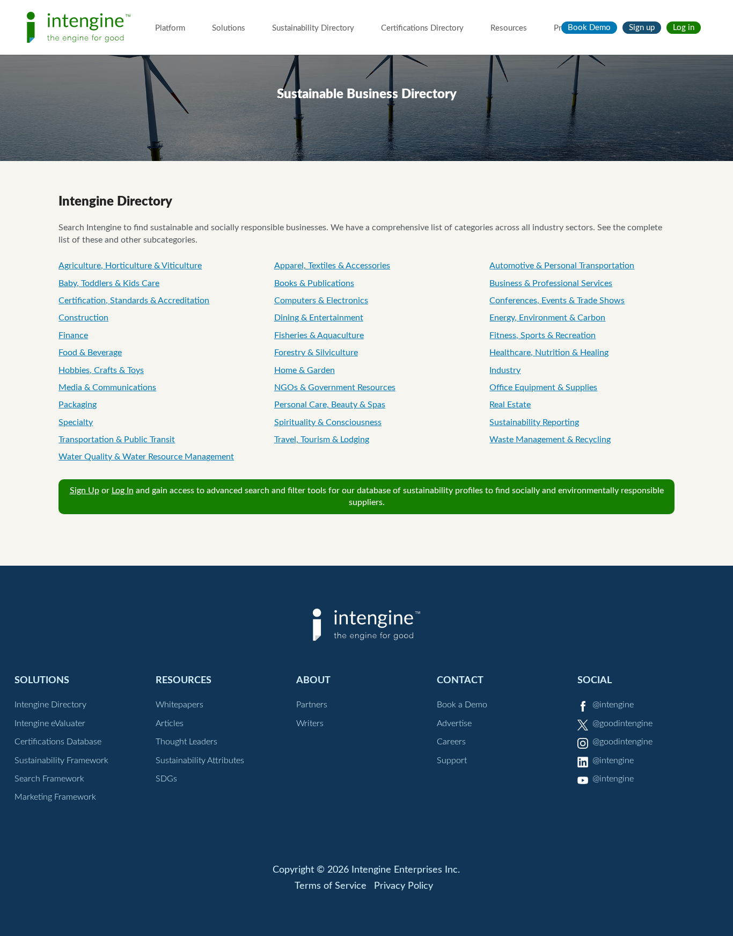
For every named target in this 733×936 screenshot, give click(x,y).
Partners (311, 704)
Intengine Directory (50, 704)
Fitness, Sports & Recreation (542, 335)
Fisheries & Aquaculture (319, 335)
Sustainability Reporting (534, 422)
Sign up (642, 28)
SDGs (166, 778)
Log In (123, 490)
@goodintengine (622, 723)
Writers (310, 723)
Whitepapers (179, 704)
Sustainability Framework (61, 760)
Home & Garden (304, 370)
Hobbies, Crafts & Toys (101, 370)
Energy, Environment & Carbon (547, 317)
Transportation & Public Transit (116, 439)
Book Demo (589, 28)
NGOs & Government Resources (334, 387)
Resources (508, 28)
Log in (683, 28)
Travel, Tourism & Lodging (321, 439)
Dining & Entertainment (318, 317)
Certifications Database (57, 741)
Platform (170, 28)
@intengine (613, 704)
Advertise (454, 723)
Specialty (75, 422)
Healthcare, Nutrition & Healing (549, 352)
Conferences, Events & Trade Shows (557, 300)
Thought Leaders (186, 741)
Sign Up (84, 490)
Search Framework (49, 778)
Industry (505, 370)
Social (594, 680)
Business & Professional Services (550, 283)
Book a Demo (462, 704)
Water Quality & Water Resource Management (146, 456)
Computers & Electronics (321, 300)
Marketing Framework (55, 797)
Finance (73, 335)
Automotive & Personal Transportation (561, 265)
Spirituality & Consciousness (328, 422)
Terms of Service (330, 886)
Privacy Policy (403, 886)
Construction (83, 317)
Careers (451, 741)
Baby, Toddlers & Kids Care (108, 283)
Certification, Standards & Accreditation (133, 300)
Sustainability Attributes (200, 760)
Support (452, 760)
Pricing (566, 28)
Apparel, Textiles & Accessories (332, 265)
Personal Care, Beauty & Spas (329, 404)
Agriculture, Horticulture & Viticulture (130, 265)
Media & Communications (107, 387)
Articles (170, 723)
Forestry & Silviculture (316, 352)
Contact (460, 680)
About (313, 680)
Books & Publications (314, 283)
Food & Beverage (90, 352)
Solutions (228, 28)
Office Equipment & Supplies (543, 387)
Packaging (77, 404)
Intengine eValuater (49, 723)
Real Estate (510, 404)
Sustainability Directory (313, 28)
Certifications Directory (422, 28)
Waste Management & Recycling (550, 439)
